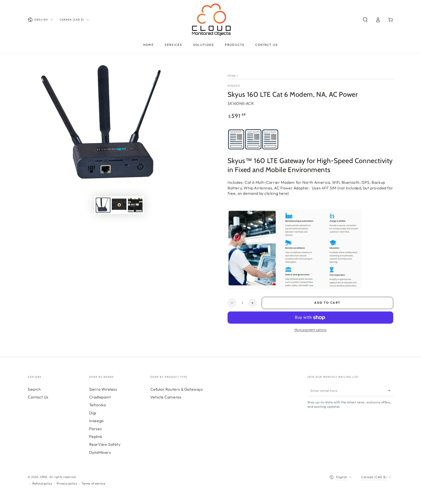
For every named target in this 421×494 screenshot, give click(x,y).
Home (232, 75)
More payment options (310, 329)
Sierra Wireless (103, 389)
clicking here (275, 193)
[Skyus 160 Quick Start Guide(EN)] (270, 148)
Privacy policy (67, 483)
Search (34, 389)
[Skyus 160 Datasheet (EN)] (236, 148)
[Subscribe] (390, 390)
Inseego (234, 85)
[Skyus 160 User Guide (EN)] (253, 148)
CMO (44, 477)
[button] (365, 19)
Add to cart (327, 302)
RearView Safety (105, 444)
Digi (92, 412)
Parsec (95, 428)
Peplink (96, 436)
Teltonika (97, 404)
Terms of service (93, 483)
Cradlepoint (100, 397)
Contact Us (38, 397)
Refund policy (42, 483)
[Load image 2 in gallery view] (119, 205)
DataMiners (100, 452)
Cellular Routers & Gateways (176, 389)
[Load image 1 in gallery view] (103, 205)
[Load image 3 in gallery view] (135, 205)
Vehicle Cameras (165, 397)
